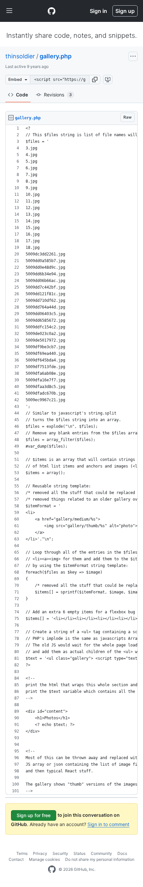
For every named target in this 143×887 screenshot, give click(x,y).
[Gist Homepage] (52, 11)
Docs (122, 853)
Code (22, 94)
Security (60, 853)
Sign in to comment (108, 824)
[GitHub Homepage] (52, 869)
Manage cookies (44, 859)
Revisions (58, 94)
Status (79, 853)
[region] (71, 460)
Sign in (98, 11)
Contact (16, 859)
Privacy (40, 853)
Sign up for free (34, 815)
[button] (94, 79)
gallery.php (56, 56)
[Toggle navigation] (9, 11)
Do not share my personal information (99, 859)
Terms (22, 853)
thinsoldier (20, 56)
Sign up (125, 11)
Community (101, 853)
